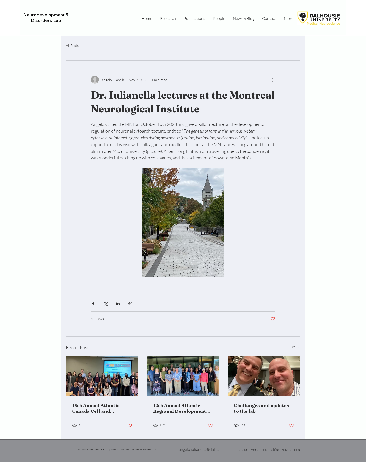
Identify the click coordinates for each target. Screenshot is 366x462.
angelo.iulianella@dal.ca (199, 449)
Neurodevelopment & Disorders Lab (46, 17)
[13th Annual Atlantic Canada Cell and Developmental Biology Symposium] (102, 376)
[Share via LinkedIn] (117, 303)
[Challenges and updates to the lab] (264, 376)
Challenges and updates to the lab (261, 408)
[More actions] (272, 80)
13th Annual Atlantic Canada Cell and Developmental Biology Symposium (99, 408)
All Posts (72, 45)
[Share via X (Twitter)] (105, 303)
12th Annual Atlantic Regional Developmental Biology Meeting (182, 408)
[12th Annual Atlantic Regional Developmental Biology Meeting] (183, 376)
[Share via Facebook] (93, 303)
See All (295, 347)
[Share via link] (129, 303)
